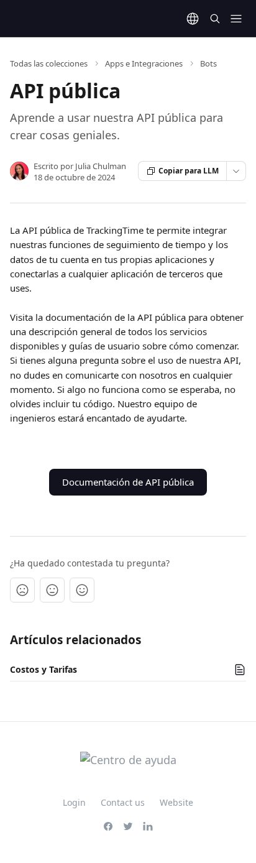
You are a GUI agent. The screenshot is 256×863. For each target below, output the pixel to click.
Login (74, 802)
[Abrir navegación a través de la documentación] (236, 18)
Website (176, 802)
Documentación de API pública (128, 482)
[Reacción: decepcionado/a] (22, 590)
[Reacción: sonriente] (82, 590)
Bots (208, 63)
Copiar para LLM (188, 170)
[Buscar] (215, 18)
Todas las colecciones (49, 63)
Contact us (123, 802)
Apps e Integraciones (144, 63)
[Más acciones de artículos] (236, 171)
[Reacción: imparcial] (52, 590)
